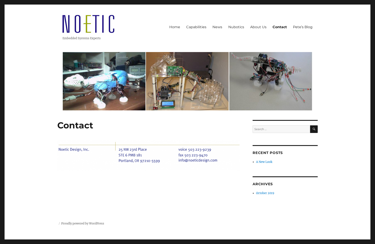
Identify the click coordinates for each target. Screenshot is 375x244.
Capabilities (196, 27)
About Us (258, 27)
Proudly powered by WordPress (82, 223)
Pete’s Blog (302, 27)
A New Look (264, 162)
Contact (280, 27)
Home (174, 27)
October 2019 (265, 193)
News (217, 27)
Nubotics (236, 27)
